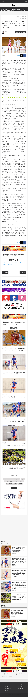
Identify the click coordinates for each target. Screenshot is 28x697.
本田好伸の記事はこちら (20, 32)
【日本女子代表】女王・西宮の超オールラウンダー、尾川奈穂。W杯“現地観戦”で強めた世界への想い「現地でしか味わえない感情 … (19, 585)
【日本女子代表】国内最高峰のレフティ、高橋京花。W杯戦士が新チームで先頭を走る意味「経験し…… (14, 445)
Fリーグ (23, 479)
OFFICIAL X (8, 674)
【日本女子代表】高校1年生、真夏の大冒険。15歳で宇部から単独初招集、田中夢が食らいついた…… (14, 374)
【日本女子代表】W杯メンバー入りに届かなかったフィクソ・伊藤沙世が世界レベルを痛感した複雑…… (14, 398)
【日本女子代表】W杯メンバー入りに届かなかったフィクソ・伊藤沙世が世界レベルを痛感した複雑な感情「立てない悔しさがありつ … (19, 573)
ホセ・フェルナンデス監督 (18, 481)
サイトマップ (21, 688)
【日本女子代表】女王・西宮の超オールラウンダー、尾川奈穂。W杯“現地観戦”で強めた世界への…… (14, 421)
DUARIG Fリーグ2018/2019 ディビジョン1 (12, 479)
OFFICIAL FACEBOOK (21, 674)
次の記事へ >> (22, 272)
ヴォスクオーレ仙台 (8, 481)
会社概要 (7, 686)
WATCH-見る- (8, 8)
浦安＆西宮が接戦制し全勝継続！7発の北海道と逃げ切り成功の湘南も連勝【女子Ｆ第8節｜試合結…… (14, 350)
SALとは (21, 684)
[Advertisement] (14, 530)
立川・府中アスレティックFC (11, 483)
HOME (2, 8)
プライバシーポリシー (7, 688)
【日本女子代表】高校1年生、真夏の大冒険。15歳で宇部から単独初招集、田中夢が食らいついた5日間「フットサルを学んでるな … (19, 561)
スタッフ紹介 (21, 686)
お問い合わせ (7, 690)
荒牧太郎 (20, 483)
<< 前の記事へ (5, 272)
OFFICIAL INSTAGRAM (8, 676)
